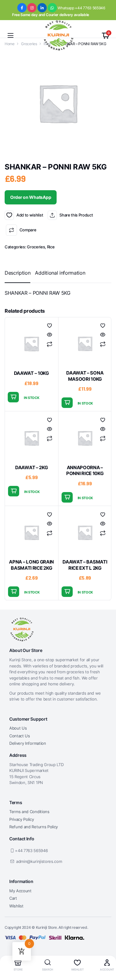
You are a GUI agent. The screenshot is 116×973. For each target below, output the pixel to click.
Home (10, 43)
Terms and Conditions (29, 811)
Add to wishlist (9, 215)
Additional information (60, 273)
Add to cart (13, 397)
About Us (18, 728)
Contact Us (19, 735)
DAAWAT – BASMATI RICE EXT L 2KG (84, 565)
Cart (13, 898)
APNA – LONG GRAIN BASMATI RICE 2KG (31, 565)
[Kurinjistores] (58, 35)
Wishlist (16, 905)
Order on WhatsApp (30, 197)
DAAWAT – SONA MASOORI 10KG (84, 376)
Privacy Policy (21, 819)
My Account (20, 890)
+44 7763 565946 (31, 850)
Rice (51, 246)
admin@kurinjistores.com (39, 861)
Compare (27, 229)
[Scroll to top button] (106, 945)
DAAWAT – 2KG (31, 467)
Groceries (29, 43)
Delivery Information (27, 743)
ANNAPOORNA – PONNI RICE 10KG (85, 471)
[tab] (17, 272)
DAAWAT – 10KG (31, 373)
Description (17, 273)
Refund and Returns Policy (33, 826)
